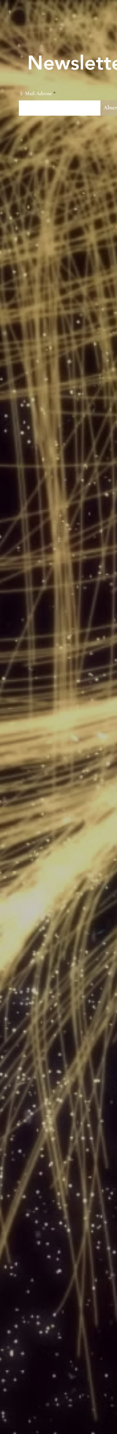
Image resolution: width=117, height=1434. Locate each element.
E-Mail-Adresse (36, 93)
